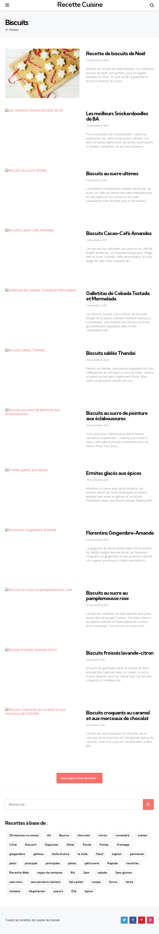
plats (13, 863)
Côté (13, 844)
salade (102, 872)
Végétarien (37, 891)
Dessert (31, 844)
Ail (49, 835)
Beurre (64, 835)
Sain (86, 872)
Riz (73, 872)
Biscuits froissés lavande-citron (119, 653)
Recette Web (19, 872)
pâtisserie (92, 863)
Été (73, 891)
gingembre (17, 854)
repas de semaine (49, 872)
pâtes (72, 863)
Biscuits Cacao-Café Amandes (119, 233)
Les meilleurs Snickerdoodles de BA (117, 116)
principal (31, 863)
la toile (83, 854)
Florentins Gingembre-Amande (120, 533)
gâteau (38, 854)
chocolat (83, 835)
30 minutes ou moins (24, 835)
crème (142, 835)
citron (102, 835)
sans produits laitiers (45, 882)
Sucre (113, 882)
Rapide (112, 863)
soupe (96, 882)
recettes (132, 863)
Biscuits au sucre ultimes (112, 173)
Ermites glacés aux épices (113, 473)
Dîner (71, 844)
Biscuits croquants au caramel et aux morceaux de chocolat (118, 715)
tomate (14, 891)
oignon (117, 854)
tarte (129, 882)
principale (53, 863)
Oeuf (100, 854)
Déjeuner (51, 844)
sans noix (15, 882)
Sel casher (76, 882)
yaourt (58, 891)
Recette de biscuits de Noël (115, 53)
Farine (104, 844)
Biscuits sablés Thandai (110, 353)
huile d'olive (60, 854)
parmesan (137, 854)
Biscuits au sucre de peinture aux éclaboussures (117, 415)
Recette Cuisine (80, 4)
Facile (87, 844)
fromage (123, 844)
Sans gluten (123, 872)
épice (89, 891)
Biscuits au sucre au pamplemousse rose (107, 595)
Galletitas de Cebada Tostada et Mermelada (117, 296)
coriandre (122, 835)
